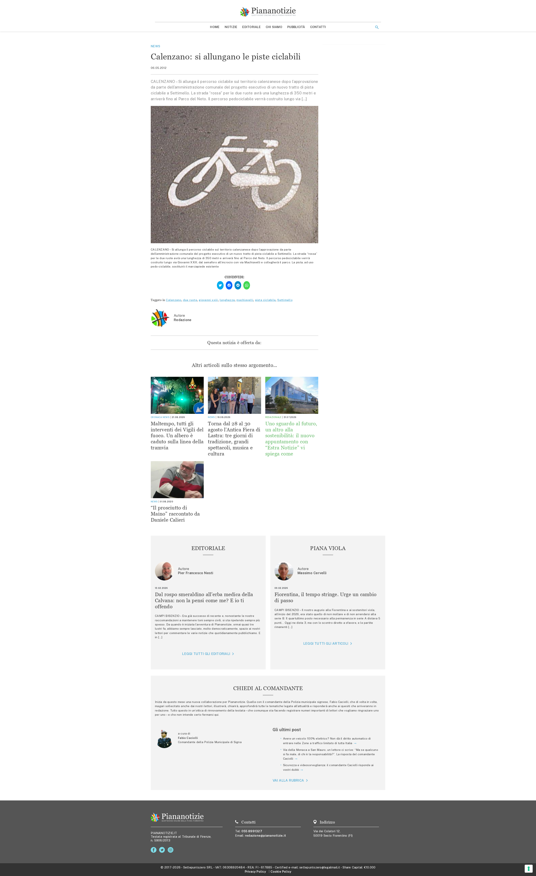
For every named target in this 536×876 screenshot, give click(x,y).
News (155, 46)
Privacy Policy (255, 871)
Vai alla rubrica (288, 780)
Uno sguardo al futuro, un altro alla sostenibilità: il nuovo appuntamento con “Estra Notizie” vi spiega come (291, 439)
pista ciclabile (265, 300)
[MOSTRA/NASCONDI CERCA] (377, 27)
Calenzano (173, 300)
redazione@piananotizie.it (265, 835)
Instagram (171, 850)
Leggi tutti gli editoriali (206, 654)
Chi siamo (274, 27)
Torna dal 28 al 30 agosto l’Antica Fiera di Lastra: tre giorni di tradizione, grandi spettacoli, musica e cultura (234, 439)
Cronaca (156, 417)
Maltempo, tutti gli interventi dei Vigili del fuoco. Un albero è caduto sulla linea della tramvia (177, 435)
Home (214, 27)
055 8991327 (251, 831)
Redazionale (273, 417)
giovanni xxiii (208, 300)
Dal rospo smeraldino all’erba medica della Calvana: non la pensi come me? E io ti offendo (204, 600)
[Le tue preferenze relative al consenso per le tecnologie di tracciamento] (529, 869)
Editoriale (251, 27)
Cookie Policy (281, 871)
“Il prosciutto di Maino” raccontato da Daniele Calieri (175, 514)
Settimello (284, 300)
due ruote (190, 300)
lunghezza (227, 300)
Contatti (318, 27)
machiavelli (244, 300)
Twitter (162, 850)
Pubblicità (296, 27)
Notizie (231, 27)
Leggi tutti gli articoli (325, 644)
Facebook (154, 850)
